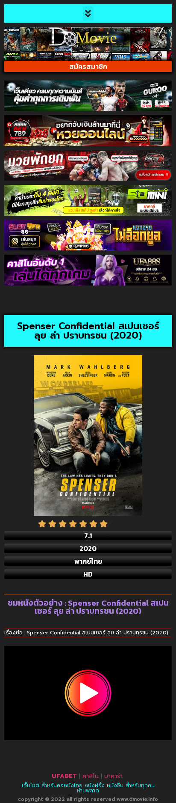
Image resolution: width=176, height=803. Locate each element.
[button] (88, 13)
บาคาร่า (113, 776)
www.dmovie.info (137, 799)
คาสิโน (90, 776)
